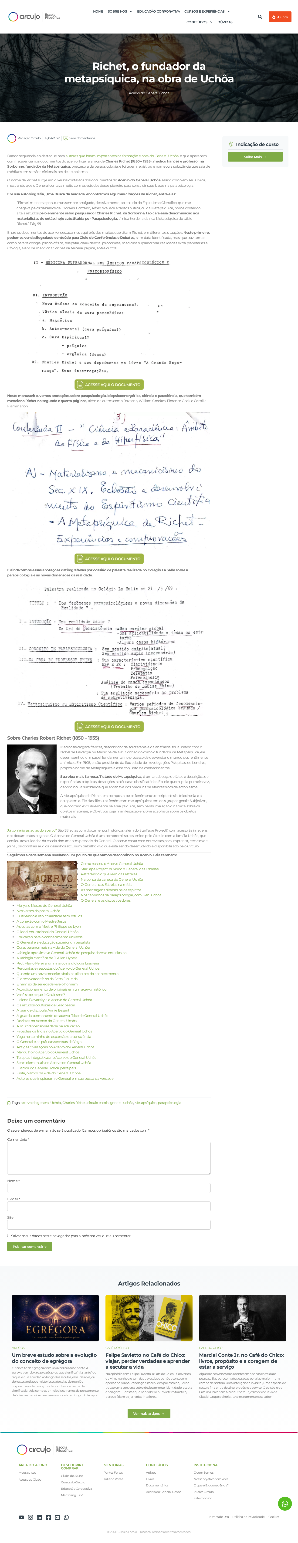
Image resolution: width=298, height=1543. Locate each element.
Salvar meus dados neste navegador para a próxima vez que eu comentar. (71, 1236)
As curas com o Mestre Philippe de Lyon (49, 926)
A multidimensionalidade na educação (48, 1026)
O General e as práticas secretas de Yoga (49, 1041)
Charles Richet (74, 1102)
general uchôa (121, 1102)
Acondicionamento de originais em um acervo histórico (61, 989)
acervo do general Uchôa (41, 1102)
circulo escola (98, 1102)
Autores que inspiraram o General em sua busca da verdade (65, 1078)
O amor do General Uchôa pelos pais (46, 1068)
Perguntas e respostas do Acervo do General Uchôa (58, 968)
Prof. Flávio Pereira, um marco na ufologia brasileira (58, 963)
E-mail (13, 1199)
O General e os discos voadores (105, 900)
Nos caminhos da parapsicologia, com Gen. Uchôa (121, 895)
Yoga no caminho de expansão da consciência (54, 1036)
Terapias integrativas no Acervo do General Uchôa (56, 1057)
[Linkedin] (39, 1517)
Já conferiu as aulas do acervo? (32, 830)
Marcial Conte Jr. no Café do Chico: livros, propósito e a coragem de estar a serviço (241, 1361)
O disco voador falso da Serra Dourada (47, 979)
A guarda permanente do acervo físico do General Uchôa (62, 1015)
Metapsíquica (145, 1102)
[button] (260, 17)
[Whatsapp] (66, 1517)
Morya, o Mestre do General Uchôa (44, 905)
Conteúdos (196, 22)
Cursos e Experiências (204, 11)
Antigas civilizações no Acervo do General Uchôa (56, 1047)
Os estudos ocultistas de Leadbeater (46, 1005)
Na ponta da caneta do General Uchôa (112, 879)
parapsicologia (169, 1102)
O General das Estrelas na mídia (106, 884)
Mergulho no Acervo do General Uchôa (48, 1052)
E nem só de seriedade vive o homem (47, 984)
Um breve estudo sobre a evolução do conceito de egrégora (54, 1358)
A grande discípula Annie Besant (43, 1010)
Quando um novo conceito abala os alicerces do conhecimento (67, 973)
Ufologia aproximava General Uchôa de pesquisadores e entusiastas (71, 953)
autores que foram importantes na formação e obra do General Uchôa (122, 156)
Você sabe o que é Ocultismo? (41, 994)
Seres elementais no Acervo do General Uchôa (54, 1062)
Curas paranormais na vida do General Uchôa (53, 947)
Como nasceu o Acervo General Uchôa (112, 863)
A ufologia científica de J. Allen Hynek (47, 958)
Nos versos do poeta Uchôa (38, 911)
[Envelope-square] (57, 1517)
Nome (13, 1181)
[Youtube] (21, 1517)
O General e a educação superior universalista (53, 942)
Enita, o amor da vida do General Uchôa (49, 1073)
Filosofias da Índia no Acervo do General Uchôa (54, 1031)
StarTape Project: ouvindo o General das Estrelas (119, 869)
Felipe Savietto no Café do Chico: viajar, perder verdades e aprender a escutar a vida (147, 1361)
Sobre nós (117, 11)
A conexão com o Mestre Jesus (41, 921)
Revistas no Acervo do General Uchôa (47, 1021)
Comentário (18, 1139)
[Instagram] (30, 1517)
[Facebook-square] (48, 1517)
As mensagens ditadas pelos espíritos (111, 890)
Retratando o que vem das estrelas (109, 874)
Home (98, 11)
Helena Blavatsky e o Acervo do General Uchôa (54, 1000)
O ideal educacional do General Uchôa (47, 932)
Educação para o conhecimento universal (50, 937)
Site (10, 1217)
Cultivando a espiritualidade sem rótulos (49, 916)
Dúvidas (225, 22)
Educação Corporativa (158, 11)
